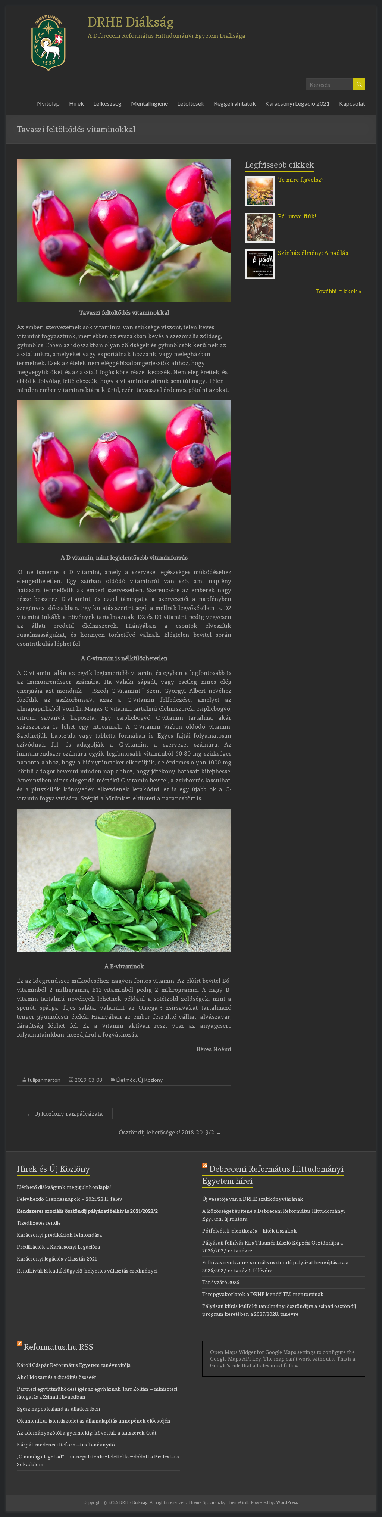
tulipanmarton (44, 1080)
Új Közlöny (150, 1080)
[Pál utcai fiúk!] (260, 216)
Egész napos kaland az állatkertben (58, 1409)
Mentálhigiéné (149, 103)
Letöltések (190, 103)
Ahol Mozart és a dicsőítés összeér (56, 1377)
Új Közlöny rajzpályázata (64, 1113)
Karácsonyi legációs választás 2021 (57, 1259)
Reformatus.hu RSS (58, 1347)
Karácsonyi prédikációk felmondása (59, 1235)
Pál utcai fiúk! (297, 216)
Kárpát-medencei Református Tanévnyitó (66, 1445)
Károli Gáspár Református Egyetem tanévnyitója (74, 1365)
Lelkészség (107, 103)
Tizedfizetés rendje (39, 1223)
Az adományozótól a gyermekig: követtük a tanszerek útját (86, 1433)
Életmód (126, 1080)
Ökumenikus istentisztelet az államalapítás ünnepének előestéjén (93, 1421)
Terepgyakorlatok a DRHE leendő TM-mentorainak (263, 1294)
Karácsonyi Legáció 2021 (297, 103)
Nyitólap (48, 103)
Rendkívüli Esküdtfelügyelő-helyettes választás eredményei (87, 1271)
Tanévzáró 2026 (220, 1282)
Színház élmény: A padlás (313, 252)
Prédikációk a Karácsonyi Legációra (58, 1247)
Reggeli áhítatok (235, 103)
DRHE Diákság (131, 21)
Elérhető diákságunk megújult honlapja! (64, 1187)
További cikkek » (338, 291)
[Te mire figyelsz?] (260, 179)
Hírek (76, 103)
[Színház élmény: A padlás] (260, 252)
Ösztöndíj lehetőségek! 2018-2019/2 (170, 1132)
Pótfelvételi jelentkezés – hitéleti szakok (249, 1231)
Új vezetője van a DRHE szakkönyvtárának (252, 1199)
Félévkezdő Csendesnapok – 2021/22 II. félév (69, 1199)
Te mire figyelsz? (300, 179)
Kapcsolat (352, 103)
